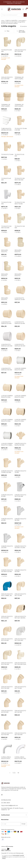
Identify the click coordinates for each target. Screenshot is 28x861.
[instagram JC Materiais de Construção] (1, 795)
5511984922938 (6, 800)
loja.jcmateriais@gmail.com (9, 805)
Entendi (4, 858)
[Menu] (2, 9)
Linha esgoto (22, 20)
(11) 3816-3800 (5, 802)
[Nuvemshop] (7, 846)
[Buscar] (25, 15)
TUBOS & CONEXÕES (11, 20)
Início (2, 20)
